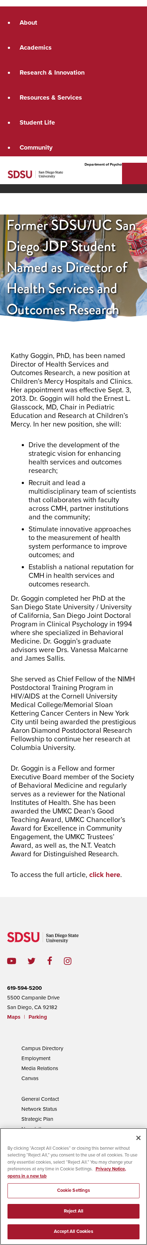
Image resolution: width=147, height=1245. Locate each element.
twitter (37, 961)
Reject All (73, 1211)
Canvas (30, 1078)
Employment (35, 1058)
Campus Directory (42, 1048)
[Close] (138, 1138)
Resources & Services (51, 97)
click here (104, 875)
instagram (73, 961)
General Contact (40, 1099)
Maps (13, 1017)
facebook (55, 961)
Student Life (37, 122)
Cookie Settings (73, 1190)
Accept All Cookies (73, 1231)
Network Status (39, 1109)
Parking (38, 1017)
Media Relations (39, 1068)
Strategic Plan (37, 1119)
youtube (11, 961)
